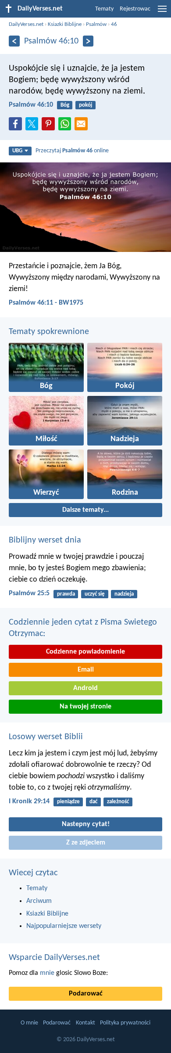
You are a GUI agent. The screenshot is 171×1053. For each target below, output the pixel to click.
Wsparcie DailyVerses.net (54, 957)
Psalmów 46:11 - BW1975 (46, 302)
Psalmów (96, 24)
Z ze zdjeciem (85, 842)
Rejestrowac (135, 9)
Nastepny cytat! (86, 824)
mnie (47, 973)
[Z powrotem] (14, 41)
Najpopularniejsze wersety (63, 926)
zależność (118, 802)
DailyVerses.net (26, 24)
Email (86, 669)
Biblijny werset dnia (45, 540)
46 (114, 24)
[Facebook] (17, 126)
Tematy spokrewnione (49, 331)
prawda (66, 594)
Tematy (104, 9)
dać (93, 802)
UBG (17, 151)
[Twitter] (33, 126)
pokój (85, 105)
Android (85, 688)
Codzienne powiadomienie (85, 651)
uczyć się (95, 594)
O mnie (29, 1023)
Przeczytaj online (72, 150)
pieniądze (68, 802)
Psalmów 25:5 (29, 593)
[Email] (83, 126)
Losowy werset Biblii (46, 737)
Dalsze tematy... (85, 510)
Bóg (65, 105)
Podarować (86, 993)
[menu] (162, 12)
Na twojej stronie (85, 706)
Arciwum (39, 901)
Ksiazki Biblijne (65, 24)
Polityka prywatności (125, 1023)
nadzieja (124, 594)
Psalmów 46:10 (31, 104)
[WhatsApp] (66, 124)
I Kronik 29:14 (29, 801)
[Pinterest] (50, 126)
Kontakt (85, 1023)
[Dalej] (88, 41)
